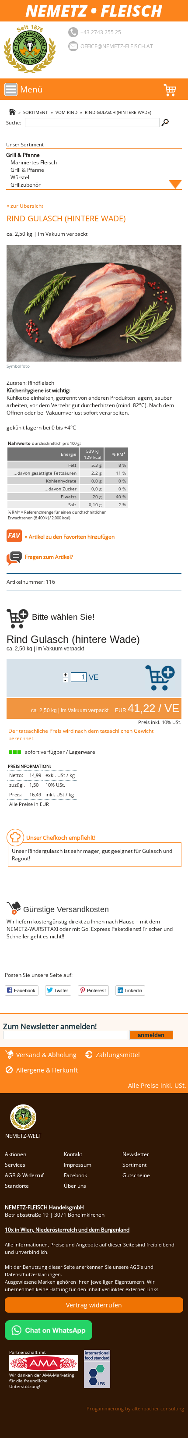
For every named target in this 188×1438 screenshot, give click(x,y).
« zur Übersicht (25, 205)
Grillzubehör (25, 184)
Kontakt (73, 1154)
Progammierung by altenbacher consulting (135, 1408)
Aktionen (15, 1154)
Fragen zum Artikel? (49, 557)
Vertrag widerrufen (94, 1305)
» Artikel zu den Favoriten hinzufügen (70, 536)
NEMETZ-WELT (23, 1136)
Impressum (77, 1164)
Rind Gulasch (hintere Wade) (118, 112)
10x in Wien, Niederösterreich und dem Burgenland (67, 1229)
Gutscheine (136, 1175)
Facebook (75, 1175)
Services (15, 1164)
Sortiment (35, 112)
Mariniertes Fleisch (33, 162)
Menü (31, 89)
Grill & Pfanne (23, 155)
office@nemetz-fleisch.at (116, 46)
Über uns (75, 1185)
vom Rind (66, 112)
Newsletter (135, 1154)
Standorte (17, 1185)
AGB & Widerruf (24, 1175)
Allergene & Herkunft (47, 1070)
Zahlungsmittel (118, 1055)
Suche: (13, 122)
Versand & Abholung (46, 1055)
